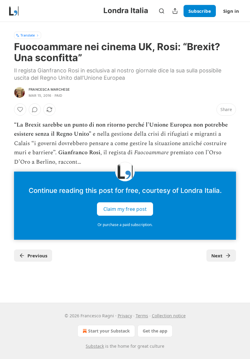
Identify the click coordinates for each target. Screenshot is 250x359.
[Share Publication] (175, 11)
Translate (27, 35)
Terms (142, 316)
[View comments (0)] (35, 109)
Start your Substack (109, 331)
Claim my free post (125, 209)
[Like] (20, 109)
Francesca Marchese (49, 89)
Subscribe (199, 11)
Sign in (231, 11)
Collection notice (169, 316)
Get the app (155, 331)
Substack (95, 346)
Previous (37, 256)
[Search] (161, 11)
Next (217, 256)
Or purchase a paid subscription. (125, 224)
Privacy (125, 316)
